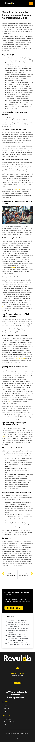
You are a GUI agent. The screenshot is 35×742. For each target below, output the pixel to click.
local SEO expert (20, 359)
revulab (13, 267)
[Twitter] (15, 683)
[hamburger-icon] (31, 3)
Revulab (17, 190)
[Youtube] (17, 683)
